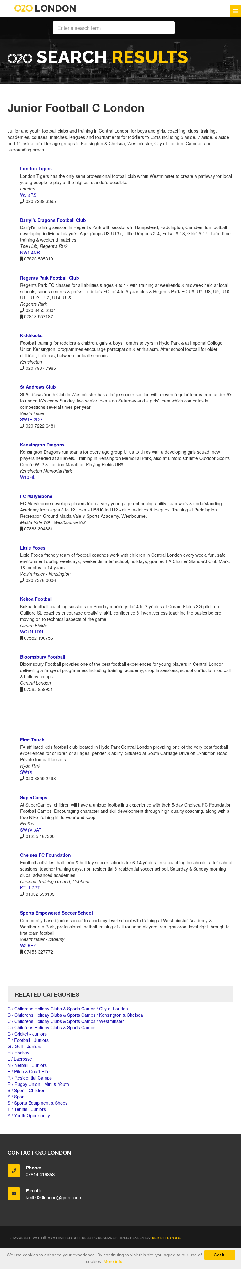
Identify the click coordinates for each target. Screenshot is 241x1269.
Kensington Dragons (42, 444)
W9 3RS (28, 195)
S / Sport (16, 1096)
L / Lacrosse (20, 1059)
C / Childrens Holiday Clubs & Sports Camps (51, 1027)
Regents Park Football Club (49, 278)
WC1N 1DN (31, 631)
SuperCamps (33, 797)
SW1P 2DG (31, 419)
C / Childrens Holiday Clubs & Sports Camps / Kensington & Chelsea (75, 1015)
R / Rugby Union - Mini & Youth (38, 1084)
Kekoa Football (36, 599)
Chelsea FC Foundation (45, 855)
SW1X (26, 772)
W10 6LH (29, 477)
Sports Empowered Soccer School (56, 913)
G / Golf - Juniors (24, 1046)
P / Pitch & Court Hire (29, 1071)
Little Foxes (33, 547)
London (54, 8)
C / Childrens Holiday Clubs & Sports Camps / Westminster (66, 1021)
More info (113, 1261)
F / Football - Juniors (28, 1040)
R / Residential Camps (30, 1078)
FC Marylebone (36, 496)
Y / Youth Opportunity (29, 1115)
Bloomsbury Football (42, 657)
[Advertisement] (120, 714)
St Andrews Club (38, 387)
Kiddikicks (31, 335)
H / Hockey (18, 1052)
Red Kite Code (166, 1238)
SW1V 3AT (30, 830)
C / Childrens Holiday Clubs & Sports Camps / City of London (68, 1008)
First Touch (32, 739)
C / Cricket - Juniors (27, 1034)
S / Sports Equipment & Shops (37, 1103)
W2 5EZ (28, 945)
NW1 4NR (30, 252)
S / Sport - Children (27, 1090)
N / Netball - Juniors (27, 1065)
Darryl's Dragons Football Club (53, 220)
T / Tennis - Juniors (27, 1109)
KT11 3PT (30, 887)
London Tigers (36, 168)
